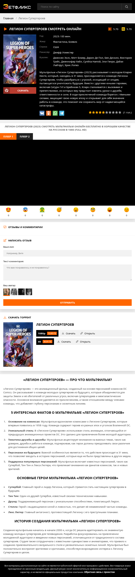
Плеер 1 (8, 136)
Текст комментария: (13, 261)
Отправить (67, 302)
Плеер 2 (25, 136)
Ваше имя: (8, 246)
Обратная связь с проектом (99, 572)
